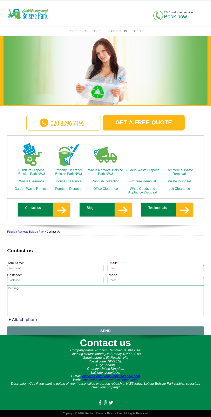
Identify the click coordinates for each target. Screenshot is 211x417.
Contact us (33, 208)
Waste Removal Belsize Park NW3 (105, 172)
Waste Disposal (179, 181)
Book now (175, 16)
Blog (90, 208)
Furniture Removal (142, 181)
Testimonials (157, 208)
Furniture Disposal (68, 188)
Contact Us (118, 31)
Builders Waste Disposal (142, 170)
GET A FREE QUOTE (143, 122)
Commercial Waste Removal (179, 172)
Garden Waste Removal (31, 188)
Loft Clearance (179, 188)
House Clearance (69, 181)
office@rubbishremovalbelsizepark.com (111, 376)
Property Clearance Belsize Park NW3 (68, 172)
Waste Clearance (31, 181)
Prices (139, 31)
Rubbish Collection (105, 181)
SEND (105, 331)
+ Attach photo (22, 319)
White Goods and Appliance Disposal (142, 190)
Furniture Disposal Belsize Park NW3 (31, 172)
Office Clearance (105, 188)
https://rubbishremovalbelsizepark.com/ (109, 380)
